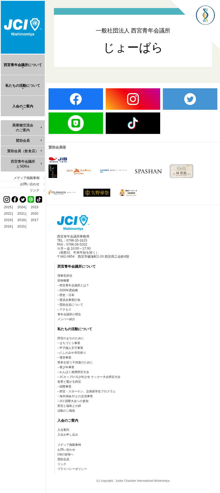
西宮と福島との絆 (69, 405)
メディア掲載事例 (26, 178)
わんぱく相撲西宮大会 (74, 372)
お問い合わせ (29, 184)
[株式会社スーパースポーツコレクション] (148, 171)
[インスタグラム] (6, 199)
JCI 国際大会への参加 (74, 401)
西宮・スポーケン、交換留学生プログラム (88, 391)
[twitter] (190, 99)
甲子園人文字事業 (71, 347)
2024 (21, 207)
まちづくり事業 (70, 343)
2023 (34, 207)
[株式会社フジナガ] (62, 192)
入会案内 (63, 429)
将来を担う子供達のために (75, 362)
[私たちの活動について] (195, 48)
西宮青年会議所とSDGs (23, 163)
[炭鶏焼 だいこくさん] (53, 171)
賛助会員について (71, 304)
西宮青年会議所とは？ (74, 285)
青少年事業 (67, 367)
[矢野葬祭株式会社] (96, 193)
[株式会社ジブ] (58, 160)
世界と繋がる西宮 (69, 381)
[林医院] (181, 171)
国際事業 (65, 386)
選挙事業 (65, 357)
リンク (34, 190)
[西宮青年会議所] (23, 27)
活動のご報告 (66, 410)
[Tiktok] (39, 199)
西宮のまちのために (70, 338)
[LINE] (31, 199)
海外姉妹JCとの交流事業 (76, 396)
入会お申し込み (67, 434)
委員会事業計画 (70, 299)
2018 (21, 220)
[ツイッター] (23, 199)
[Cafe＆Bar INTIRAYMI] (78, 171)
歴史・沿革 (67, 295)
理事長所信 (64, 275)
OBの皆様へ (65, 454)
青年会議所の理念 (69, 314)
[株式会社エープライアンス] (113, 171)
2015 (21, 226)
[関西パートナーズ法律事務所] (128, 192)
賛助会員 (23, 140)
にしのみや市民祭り (73, 352)
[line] (76, 123)
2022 (8, 214)
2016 (8, 226)
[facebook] (76, 99)
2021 (21, 214)
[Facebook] (15, 199)
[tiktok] (133, 123)
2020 (34, 214)
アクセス (65, 309)
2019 (8, 220)
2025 (8, 207)
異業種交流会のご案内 (22, 127)
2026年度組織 (69, 290)
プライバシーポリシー (72, 468)
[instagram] (133, 99)
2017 (34, 220)
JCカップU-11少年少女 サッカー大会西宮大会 (90, 376)
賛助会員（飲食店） (23, 151)
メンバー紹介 (66, 319)
